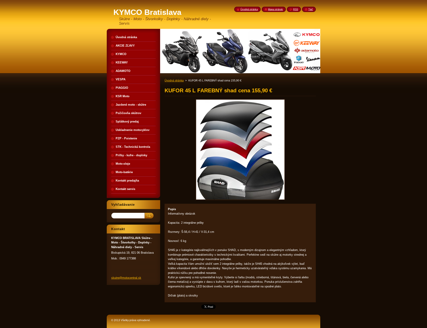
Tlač (310, 9)
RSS (295, 9)
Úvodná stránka (174, 80)
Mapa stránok (275, 9)
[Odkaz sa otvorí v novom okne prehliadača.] (240, 200)
